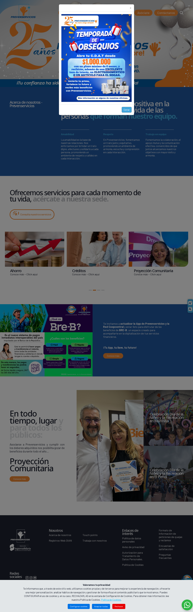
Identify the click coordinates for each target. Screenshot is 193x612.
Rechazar (119, 606)
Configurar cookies (78, 606)
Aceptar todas (101, 606)
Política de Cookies (111, 599)
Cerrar (127, 109)
